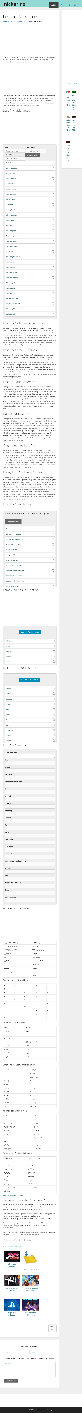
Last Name (9, 154)
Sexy (6, 760)
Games (53, 5)
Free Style (9, 839)
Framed (8, 818)
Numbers (8, 868)
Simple (7, 767)
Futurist (8, 803)
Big (6, 825)
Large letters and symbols (15, 861)
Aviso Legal (49, 1410)
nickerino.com (8, 21)
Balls (6, 875)
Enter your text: (11, 752)
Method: (8, 147)
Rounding (8, 810)
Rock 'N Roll (9, 774)
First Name (30, 147)
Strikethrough (10, 897)
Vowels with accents (13, 883)
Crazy (7, 789)
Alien (7, 832)
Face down (9, 847)
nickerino (14, 4)
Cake (7, 890)
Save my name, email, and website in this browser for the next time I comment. (30, 1358)
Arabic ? (8, 796)
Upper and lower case (13, 782)
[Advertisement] (29, 41)
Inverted (8, 854)
